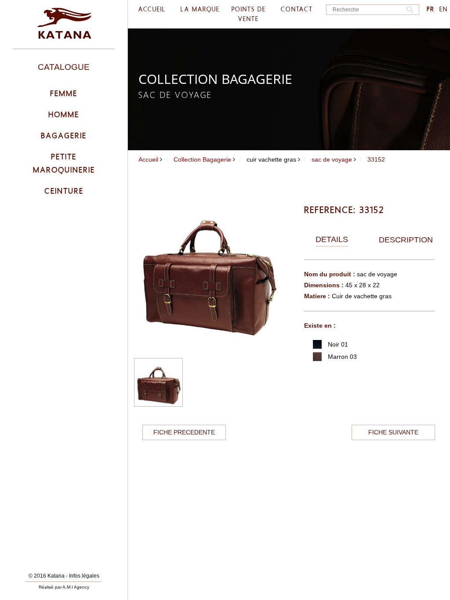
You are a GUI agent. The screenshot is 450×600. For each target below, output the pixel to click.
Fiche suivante (393, 432)
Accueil (148, 159)
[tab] (332, 240)
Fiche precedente (184, 432)
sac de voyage (332, 159)
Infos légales (84, 576)
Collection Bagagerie (202, 159)
